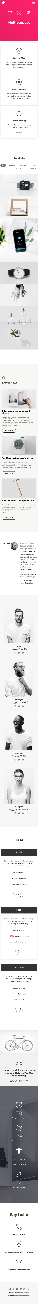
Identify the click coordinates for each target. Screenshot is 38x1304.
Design (33, 165)
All (3, 165)
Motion (19, 168)
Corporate (23, 165)
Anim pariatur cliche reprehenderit (18, 500)
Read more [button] (9, 431)
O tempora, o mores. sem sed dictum (16, 412)
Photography (31, 168)
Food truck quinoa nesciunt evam (18, 458)
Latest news (9, 382)
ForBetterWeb (23, 1293)
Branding (11, 165)
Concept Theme (24, 1296)
